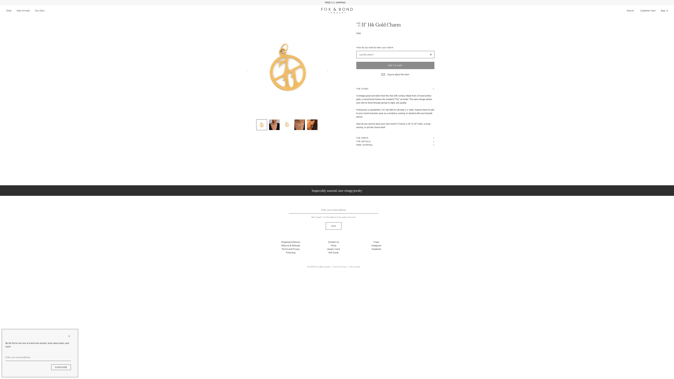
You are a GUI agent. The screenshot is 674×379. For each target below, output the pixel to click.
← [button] (247, 70)
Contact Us (333, 242)
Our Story (40, 10)
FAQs (333, 245)
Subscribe (61, 367)
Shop (8, 10)
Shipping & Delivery (290, 242)
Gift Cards (333, 252)
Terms (336, 266)
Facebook (376, 249)
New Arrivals (23, 10)
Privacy (344, 266)
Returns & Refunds (290, 245)
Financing (290, 252)
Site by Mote (354, 266)
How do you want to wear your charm (374, 47)
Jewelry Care (333, 249)
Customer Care (648, 10)
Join (333, 226)
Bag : (664, 10)
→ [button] (327, 70)
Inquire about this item (398, 74)
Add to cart (395, 65)
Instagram (376, 245)
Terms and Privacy (291, 249)
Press (376, 242)
